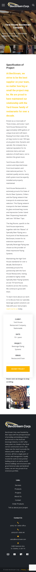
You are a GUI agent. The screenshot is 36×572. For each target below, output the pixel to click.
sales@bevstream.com (18, 539)
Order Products (18, 504)
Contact (18, 500)
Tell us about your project (18, 507)
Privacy (23, 570)
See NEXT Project (18, 369)
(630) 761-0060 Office (18, 526)
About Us (18, 496)
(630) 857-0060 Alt (18, 532)
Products (18, 489)
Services (18, 485)
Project (12, 33)
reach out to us (12, 309)
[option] (18, 397)
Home (4, 33)
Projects (18, 493)
